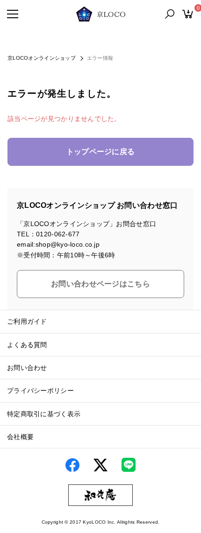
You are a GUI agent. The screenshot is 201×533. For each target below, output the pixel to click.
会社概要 (20, 437)
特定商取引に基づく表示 (43, 414)
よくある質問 (27, 344)
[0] (187, 14)
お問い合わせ (27, 367)
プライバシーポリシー (40, 390)
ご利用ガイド (27, 321)
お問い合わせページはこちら (100, 284)
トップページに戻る (100, 152)
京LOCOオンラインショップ (41, 58)
